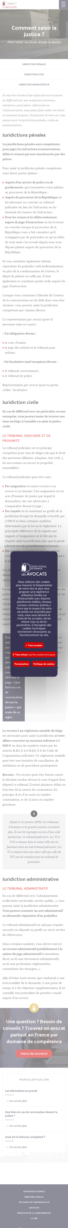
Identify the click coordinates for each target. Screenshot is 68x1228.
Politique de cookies (43, 664)
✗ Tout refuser (34, 654)
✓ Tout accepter (34, 645)
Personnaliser (22, 664)
